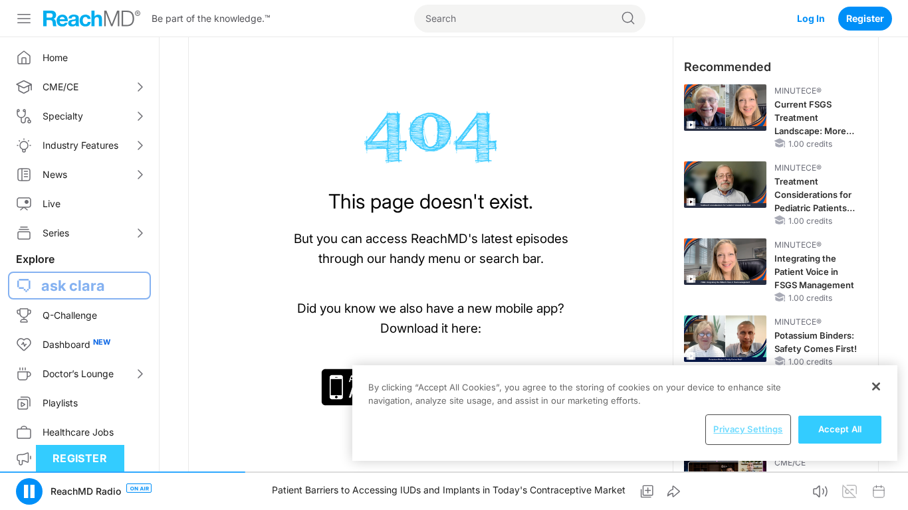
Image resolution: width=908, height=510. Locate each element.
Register (865, 18)
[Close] (876, 386)
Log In (811, 18)
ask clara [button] (73, 285)
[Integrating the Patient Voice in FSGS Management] (725, 261)
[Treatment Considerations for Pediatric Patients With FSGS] (725, 184)
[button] (29, 491)
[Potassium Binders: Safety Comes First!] (725, 338)
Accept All (839, 429)
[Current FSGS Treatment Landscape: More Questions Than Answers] (725, 107)
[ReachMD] (91, 18)
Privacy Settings (747, 429)
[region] (624, 413)
